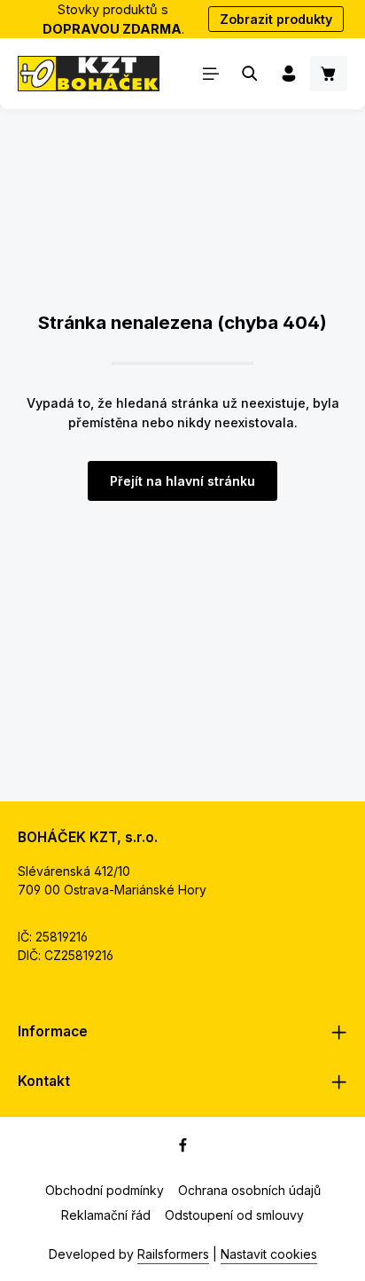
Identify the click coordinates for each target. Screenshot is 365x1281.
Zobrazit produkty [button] (276, 19)
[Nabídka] (211, 73)
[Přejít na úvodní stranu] (88, 73)
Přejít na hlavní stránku (182, 480)
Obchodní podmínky (104, 1190)
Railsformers (173, 1253)
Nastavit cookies (269, 1253)
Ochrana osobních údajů (249, 1190)
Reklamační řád (106, 1214)
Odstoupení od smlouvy (234, 1214)
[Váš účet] (289, 73)
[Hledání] (250, 73)
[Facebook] (182, 1147)
